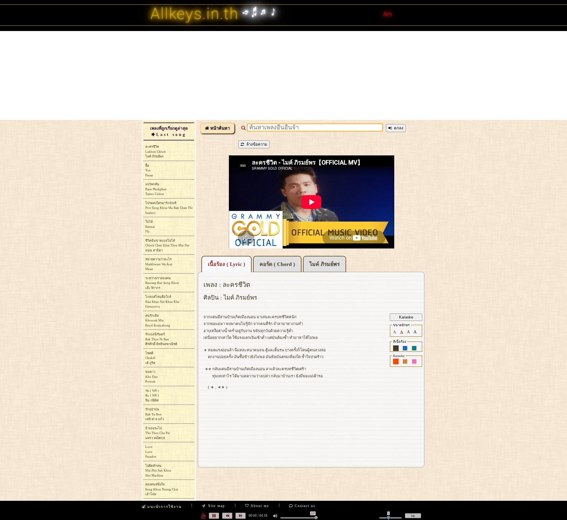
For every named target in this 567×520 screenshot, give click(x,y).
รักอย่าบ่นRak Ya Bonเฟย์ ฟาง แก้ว (154, 414)
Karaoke (406, 317)
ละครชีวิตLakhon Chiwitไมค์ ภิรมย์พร (155, 151)
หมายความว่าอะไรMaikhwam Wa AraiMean (158, 264)
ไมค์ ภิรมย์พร (324, 264)
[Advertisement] (283, 75)
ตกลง (397, 128)
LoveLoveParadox (151, 451)
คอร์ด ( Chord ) (277, 264)
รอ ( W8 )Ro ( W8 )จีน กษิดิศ (152, 395)
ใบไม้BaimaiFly (150, 226)
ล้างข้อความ (255, 144)
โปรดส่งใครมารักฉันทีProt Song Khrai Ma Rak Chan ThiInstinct (169, 207)
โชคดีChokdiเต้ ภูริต (150, 358)
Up (413, 515)
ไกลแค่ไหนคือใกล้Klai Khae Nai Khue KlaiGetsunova (162, 301)
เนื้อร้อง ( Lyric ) (226, 264)
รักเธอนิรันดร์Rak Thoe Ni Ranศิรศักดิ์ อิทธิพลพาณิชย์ (161, 339)
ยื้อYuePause (149, 170)
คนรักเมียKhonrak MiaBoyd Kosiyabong (157, 320)
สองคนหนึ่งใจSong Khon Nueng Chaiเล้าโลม (161, 489)
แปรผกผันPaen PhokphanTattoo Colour (156, 189)
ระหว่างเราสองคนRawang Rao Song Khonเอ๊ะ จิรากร (162, 283)
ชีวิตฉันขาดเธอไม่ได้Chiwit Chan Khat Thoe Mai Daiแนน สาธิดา (167, 245)
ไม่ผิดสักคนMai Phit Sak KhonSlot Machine (158, 470)
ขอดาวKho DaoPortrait (151, 376)
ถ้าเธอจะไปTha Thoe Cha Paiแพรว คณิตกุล (157, 433)
